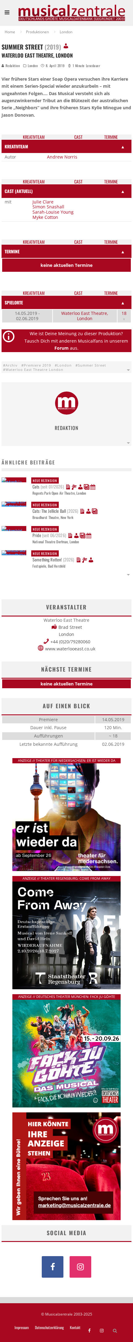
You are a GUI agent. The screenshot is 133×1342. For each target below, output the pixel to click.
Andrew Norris (62, 157)
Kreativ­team (34, 137)
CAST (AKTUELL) (19, 191)
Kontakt (75, 1327)
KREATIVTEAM (16, 146)
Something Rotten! (53, 557)
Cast (78, 137)
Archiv (12, 365)
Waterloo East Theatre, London (84, 315)
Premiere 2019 (37, 365)
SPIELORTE (14, 302)
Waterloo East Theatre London (34, 369)
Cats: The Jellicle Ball (55, 508)
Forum (61, 348)
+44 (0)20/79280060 (70, 642)
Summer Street (92, 365)
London (33, 65)
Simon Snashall (48, 207)
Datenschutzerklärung (49, 1327)
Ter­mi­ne (111, 137)
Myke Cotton (45, 217)
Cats (48, 484)
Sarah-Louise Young (53, 212)
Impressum (22, 1327)
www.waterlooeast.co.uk (70, 649)
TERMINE (12, 251)
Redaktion (12, 65)
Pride (49, 532)
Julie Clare (43, 202)
